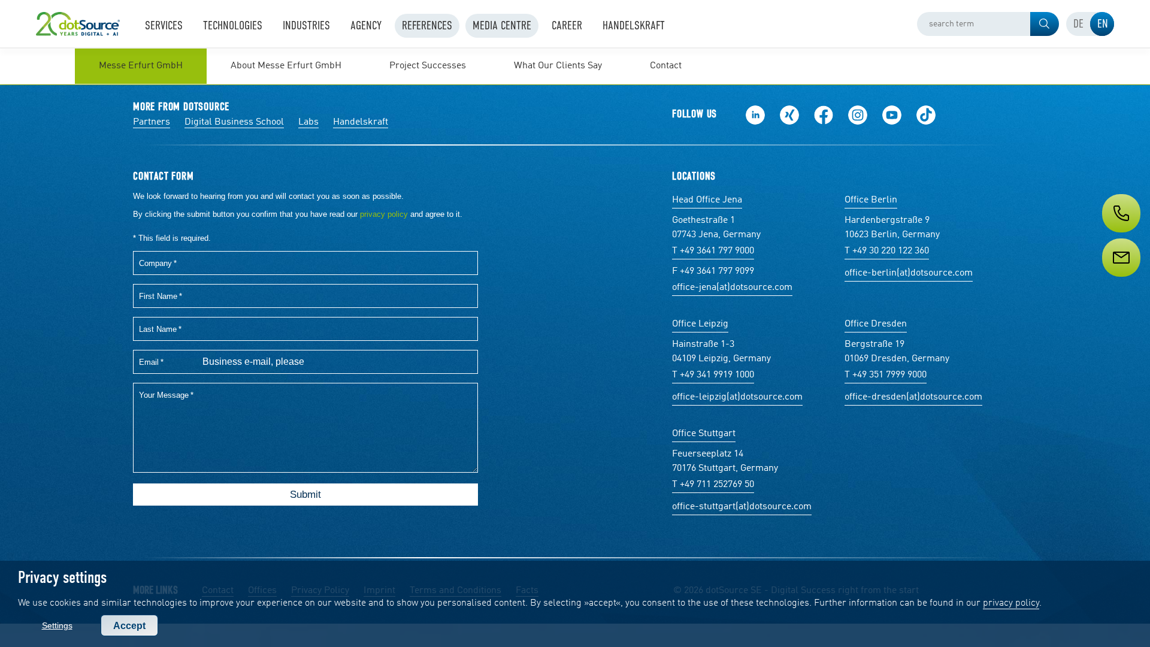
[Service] (1120, 279)
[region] (575, 66)
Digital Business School (234, 122)
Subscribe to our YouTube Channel (891, 115)
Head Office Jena (707, 200)
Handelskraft (360, 122)
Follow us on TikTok (926, 115)
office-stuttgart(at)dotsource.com (742, 507)
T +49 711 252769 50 (713, 484)
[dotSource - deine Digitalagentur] (78, 24)
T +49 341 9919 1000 (713, 375)
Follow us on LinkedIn (755, 115)
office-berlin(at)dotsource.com (909, 273)
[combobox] (988, 24)
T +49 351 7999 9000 (886, 375)
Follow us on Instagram (857, 115)
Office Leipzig (700, 324)
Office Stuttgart (704, 434)
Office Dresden (876, 324)
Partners (151, 122)
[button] (1044, 24)
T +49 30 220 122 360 (887, 251)
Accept (129, 626)
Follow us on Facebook (823, 115)
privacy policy (1011, 603)
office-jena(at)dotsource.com (732, 287)
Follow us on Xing (789, 115)
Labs (308, 122)
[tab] (1078, 24)
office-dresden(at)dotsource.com (913, 397)
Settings (57, 625)
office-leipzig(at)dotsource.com (737, 397)
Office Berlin (871, 200)
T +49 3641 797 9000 (713, 251)
